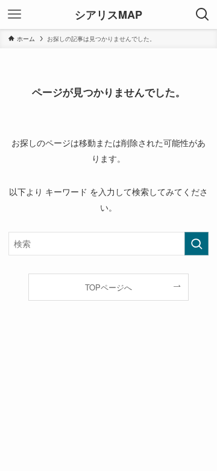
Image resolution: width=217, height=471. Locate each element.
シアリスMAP (108, 14)
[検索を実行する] (196, 243)
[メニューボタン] (14, 14)
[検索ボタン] (202, 14)
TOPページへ (108, 287)
